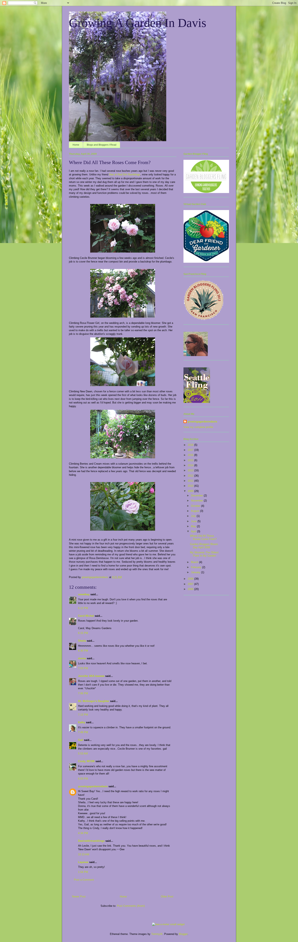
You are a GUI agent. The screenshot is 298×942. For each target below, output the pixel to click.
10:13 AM (83, 854)
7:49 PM (83, 732)
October (196, 505)
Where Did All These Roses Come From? (203, 537)
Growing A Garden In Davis (137, 23)
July (194, 515)
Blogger (183, 934)
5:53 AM (83, 753)
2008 (191, 578)
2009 (191, 491)
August (195, 510)
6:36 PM (83, 650)
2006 (191, 589)
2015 (191, 460)
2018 (191, 444)
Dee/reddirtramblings (91, 840)
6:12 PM (83, 608)
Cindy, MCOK (86, 761)
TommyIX (157, 934)
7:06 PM (83, 693)
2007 (191, 584)
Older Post (167, 896)
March (195, 562)
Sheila (82, 640)
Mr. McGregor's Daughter (93, 701)
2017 (191, 449)
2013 (191, 470)
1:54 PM (83, 872)
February (196, 567)
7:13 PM (83, 714)
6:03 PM (83, 778)
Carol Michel (86, 615)
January (196, 572)
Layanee (83, 862)
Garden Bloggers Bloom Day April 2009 (204, 546)
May (194, 526)
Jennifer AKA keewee (91, 675)
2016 (191, 455)
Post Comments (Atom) (131, 905)
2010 (191, 485)
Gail (80, 739)
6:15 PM (83, 633)
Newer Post (79, 896)
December (197, 495)
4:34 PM (83, 833)
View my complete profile (198, 427)
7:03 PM (83, 668)
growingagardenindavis (93, 786)
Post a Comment (84, 879)
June (194, 521)
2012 (191, 475)
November (197, 500)
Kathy (81, 722)
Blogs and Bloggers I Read (101, 144)
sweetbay (84, 594)
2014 (191, 465)
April (194, 531)
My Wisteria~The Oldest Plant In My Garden (204, 554)
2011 (191, 480)
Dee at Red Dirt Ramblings (124, 174)
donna (82, 658)
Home (76, 144)
